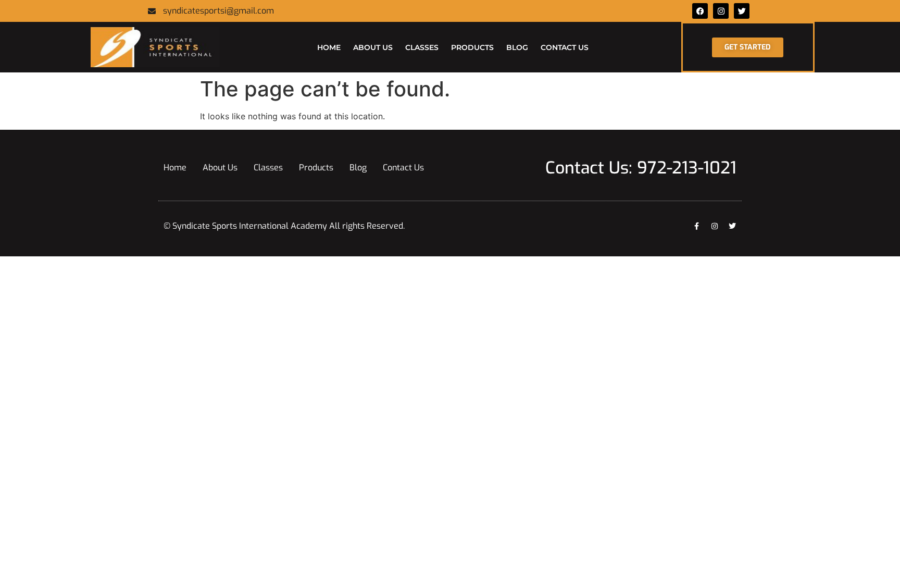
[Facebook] (700, 11)
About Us (373, 47)
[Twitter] (741, 11)
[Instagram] (714, 226)
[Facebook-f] (697, 226)
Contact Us (565, 47)
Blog (517, 47)
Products (472, 47)
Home (329, 47)
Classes (422, 47)
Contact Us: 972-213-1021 (640, 168)
